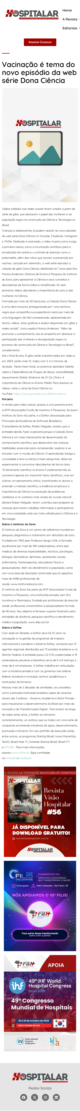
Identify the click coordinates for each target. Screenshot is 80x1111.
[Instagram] (45, 1097)
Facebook (25, 758)
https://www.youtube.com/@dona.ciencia (40, 393)
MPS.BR (9, 747)
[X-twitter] (34, 1097)
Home (67, 10)
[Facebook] (23, 1097)
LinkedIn (11, 758)
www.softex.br (20, 752)
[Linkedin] (56, 1097)
